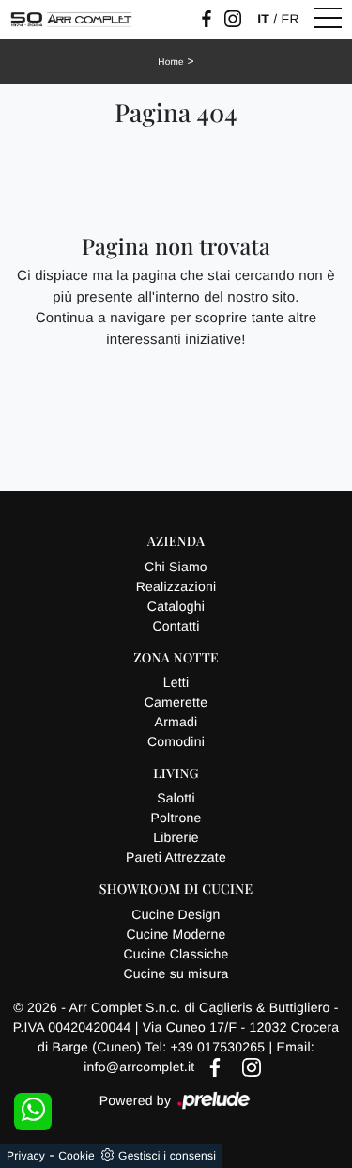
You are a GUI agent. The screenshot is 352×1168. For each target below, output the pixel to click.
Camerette (176, 701)
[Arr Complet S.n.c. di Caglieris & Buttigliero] (71, 19)
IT (263, 18)
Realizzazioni (176, 586)
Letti (176, 682)
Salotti (176, 797)
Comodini (176, 741)
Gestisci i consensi (167, 1155)
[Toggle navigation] (328, 19)
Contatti (175, 625)
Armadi (176, 721)
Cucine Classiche (175, 953)
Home (171, 62)
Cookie (76, 1155)
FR (290, 18)
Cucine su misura (175, 973)
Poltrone (175, 817)
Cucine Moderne (175, 934)
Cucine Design (175, 914)
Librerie (176, 837)
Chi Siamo (176, 566)
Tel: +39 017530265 (207, 1046)
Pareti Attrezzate (176, 856)
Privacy (26, 1155)
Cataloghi (176, 606)
